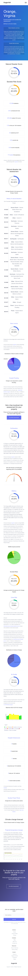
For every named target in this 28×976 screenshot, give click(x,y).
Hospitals (5, 787)
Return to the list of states (10, 23)
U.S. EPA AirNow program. (8, 704)
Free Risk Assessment (14, 417)
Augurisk (16, 161)
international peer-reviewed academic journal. (12, 626)
